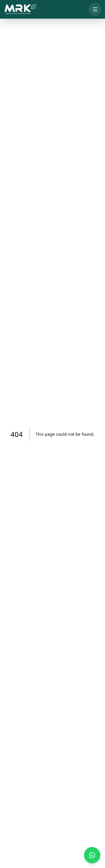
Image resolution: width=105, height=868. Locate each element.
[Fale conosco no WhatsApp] (92, 855)
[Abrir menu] (95, 9)
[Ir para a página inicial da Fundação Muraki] (20, 9)
